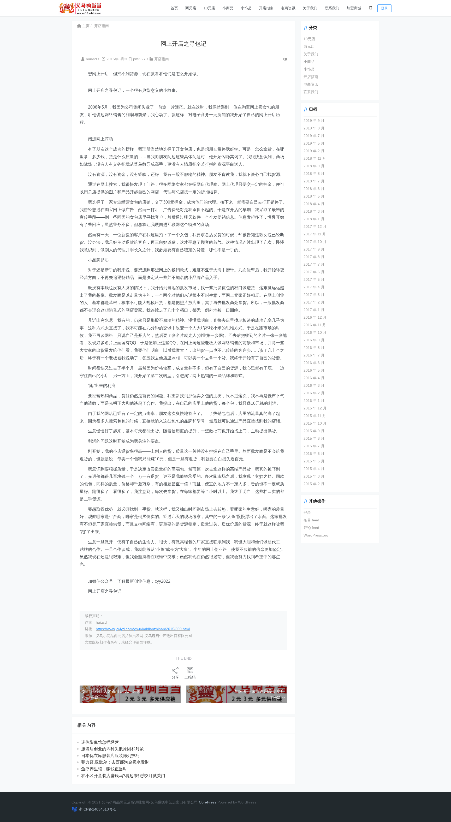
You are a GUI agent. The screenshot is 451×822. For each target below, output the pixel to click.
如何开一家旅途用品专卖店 (260, 691)
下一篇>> (277, 697)
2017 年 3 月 (314, 295)
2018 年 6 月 (314, 189)
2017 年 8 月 (314, 257)
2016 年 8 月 (314, 348)
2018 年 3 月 (314, 211)
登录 (384, 8)
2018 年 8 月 (314, 173)
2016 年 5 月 (314, 370)
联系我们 (332, 8)
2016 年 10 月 (315, 332)
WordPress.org (316, 535)
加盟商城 (354, 8)
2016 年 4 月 (314, 378)
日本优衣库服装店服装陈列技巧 (110, 755)
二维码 (190, 677)
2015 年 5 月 (314, 461)
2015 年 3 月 (314, 476)
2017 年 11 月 (315, 234)
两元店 (190, 8)
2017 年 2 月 (314, 302)
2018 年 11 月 (315, 158)
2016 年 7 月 (314, 355)
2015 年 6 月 (314, 453)
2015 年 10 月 (315, 423)
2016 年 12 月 (315, 317)
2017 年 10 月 (315, 242)
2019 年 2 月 (314, 151)
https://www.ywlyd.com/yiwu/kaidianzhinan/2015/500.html (143, 629)
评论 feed (311, 528)
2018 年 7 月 (314, 181)
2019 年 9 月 (314, 120)
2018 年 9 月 (314, 166)
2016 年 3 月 (314, 385)
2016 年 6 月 (314, 363)
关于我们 (310, 8)
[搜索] (370, 8)
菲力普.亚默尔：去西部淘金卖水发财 (115, 762)
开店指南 (266, 8)
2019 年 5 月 (314, 143)
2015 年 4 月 (314, 469)
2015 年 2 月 (314, 484)
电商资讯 (288, 8)
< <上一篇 (90, 697)
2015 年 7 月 (314, 446)
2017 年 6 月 (314, 272)
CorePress (207, 802)
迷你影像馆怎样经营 (100, 742)
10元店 (209, 8)
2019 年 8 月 (314, 128)
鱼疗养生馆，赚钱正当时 (104, 769)
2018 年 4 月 (314, 204)
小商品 (227, 8)
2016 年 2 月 (314, 393)
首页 (174, 8)
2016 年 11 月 (315, 325)
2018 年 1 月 (314, 219)
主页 (85, 26)
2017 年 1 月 (314, 310)
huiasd (92, 59)
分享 (175, 677)
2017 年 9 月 (314, 249)
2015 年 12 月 (315, 408)
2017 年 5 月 (314, 279)
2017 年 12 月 (315, 226)
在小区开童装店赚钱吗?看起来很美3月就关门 (123, 775)
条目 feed (311, 520)
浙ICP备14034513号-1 (97, 809)
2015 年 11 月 (315, 416)
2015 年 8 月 (314, 438)
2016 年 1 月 (314, 400)
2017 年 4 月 (314, 287)
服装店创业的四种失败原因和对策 (112, 749)
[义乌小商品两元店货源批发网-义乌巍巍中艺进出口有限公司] (79, 7)
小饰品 (246, 8)
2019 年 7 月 (314, 136)
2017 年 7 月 (314, 264)
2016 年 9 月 (314, 340)
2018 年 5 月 (314, 196)
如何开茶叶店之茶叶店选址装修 (111, 691)
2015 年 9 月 (314, 431)
